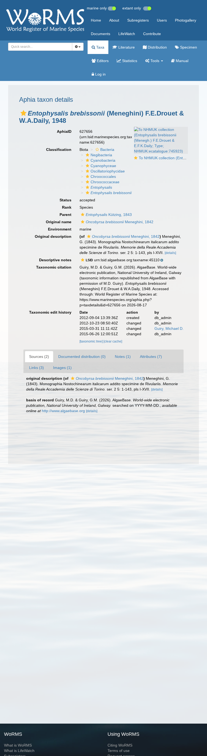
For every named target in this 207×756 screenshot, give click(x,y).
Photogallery (185, 20)
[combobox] (40, 47)
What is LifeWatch (19, 750)
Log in (100, 74)
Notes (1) (123, 356)
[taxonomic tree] (92, 341)
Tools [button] (154, 61)
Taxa (99, 47)
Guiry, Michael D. (169, 328)
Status (65, 200)
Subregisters (138, 20)
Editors (102, 61)
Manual (181, 61)
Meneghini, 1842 (119, 222)
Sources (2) (39, 356)
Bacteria (107, 149)
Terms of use (119, 750)
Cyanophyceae (103, 166)
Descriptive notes (55, 260)
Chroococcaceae (105, 182)
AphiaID (64, 131)
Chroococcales (103, 176)
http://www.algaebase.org (63, 411)
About (114, 20)
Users (162, 20)
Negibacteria (101, 155)
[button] (23, 113)
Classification (58, 149)
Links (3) (36, 367)
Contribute (152, 34)
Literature (126, 47)
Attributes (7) (151, 356)
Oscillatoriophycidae (108, 171)
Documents (100, 34)
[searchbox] (38, 46)
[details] (170, 253)
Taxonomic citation (53, 267)
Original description (53, 236)
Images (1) (62, 367)
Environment (59, 229)
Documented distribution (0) (82, 356)
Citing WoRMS (120, 745)
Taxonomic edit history (50, 312)
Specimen (188, 47)
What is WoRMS (18, 745)
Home (96, 20)
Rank (66, 207)
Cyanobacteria (103, 160)
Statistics (129, 61)
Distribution (157, 47)
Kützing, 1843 (109, 214)
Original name (58, 222)
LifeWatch (126, 34)
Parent (65, 214)
